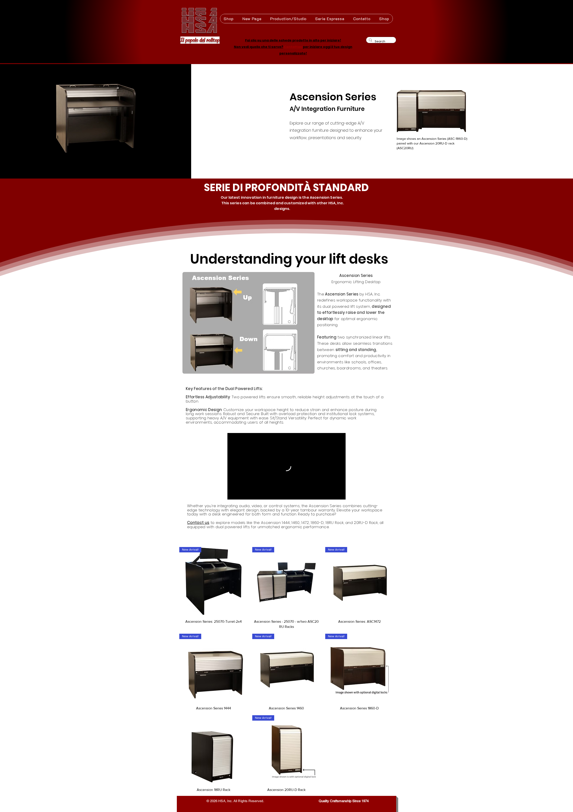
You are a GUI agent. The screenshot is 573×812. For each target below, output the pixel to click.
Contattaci (293, 47)
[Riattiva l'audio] (239, 495)
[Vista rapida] (213, 749)
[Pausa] (232, 495)
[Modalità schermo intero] (341, 495)
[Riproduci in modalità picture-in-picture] (333, 495)
